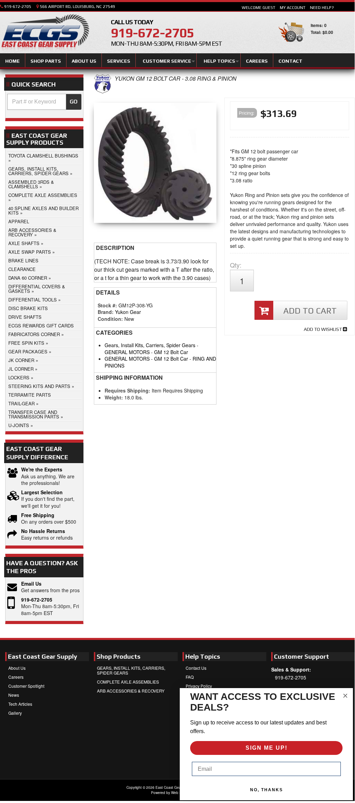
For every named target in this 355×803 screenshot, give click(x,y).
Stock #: (108, 305)
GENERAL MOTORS (127, 352)
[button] (44, 102)
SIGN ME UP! (266, 748)
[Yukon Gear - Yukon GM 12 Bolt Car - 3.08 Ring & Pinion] (102, 92)
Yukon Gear (128, 311)
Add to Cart (310, 310)
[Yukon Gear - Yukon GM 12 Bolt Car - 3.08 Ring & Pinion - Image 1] (155, 164)
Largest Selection (42, 492)
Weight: (114, 397)
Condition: (110, 318)
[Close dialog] (345, 696)
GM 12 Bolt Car (171, 352)
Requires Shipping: (127, 390)
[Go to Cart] (291, 45)
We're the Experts (41, 469)
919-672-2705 (36, 599)
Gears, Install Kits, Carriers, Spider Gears (150, 345)
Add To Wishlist (323, 329)
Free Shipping (37, 515)
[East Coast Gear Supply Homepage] (44, 33)
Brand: (106, 311)
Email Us (31, 583)
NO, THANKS (266, 789)
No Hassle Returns (43, 531)
